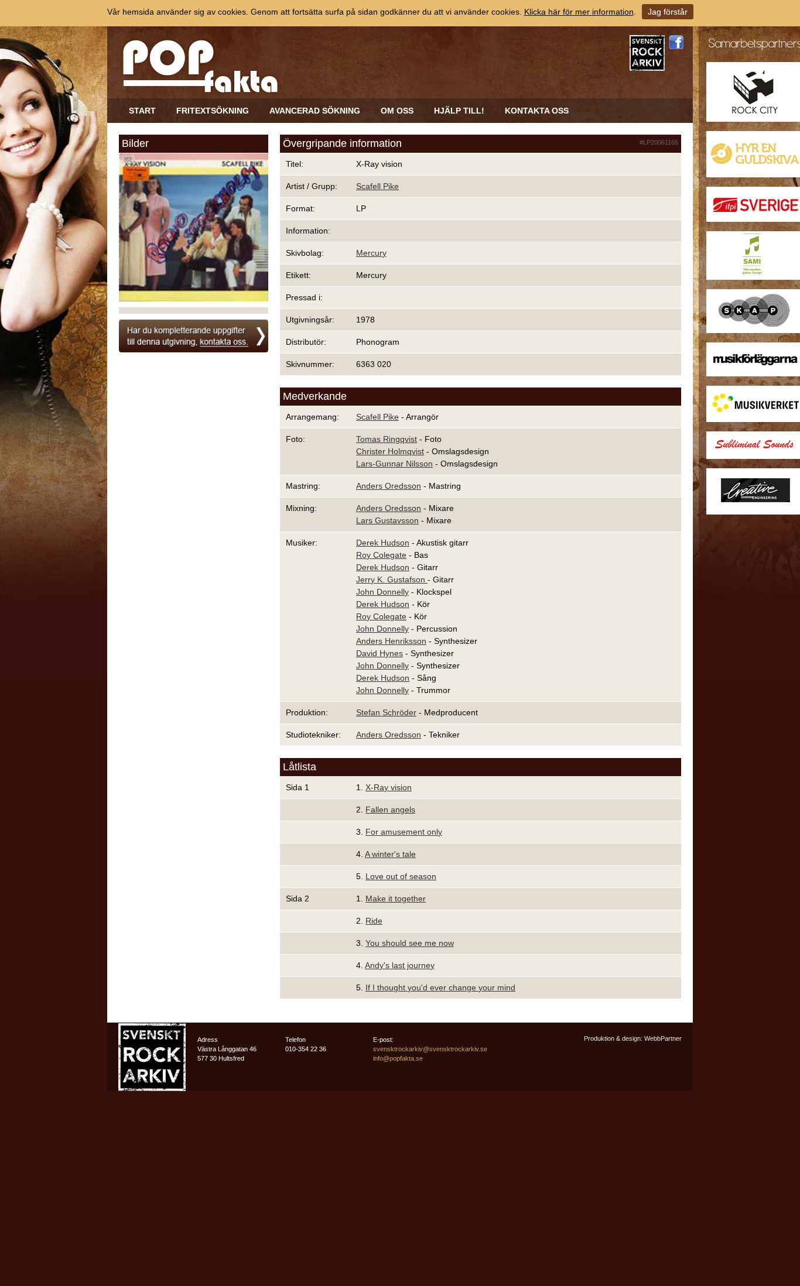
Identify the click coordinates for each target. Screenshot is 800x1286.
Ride (373, 920)
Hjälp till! (459, 110)
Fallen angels (390, 809)
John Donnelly (382, 591)
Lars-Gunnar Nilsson (394, 463)
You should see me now (409, 943)
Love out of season (400, 876)
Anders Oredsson (388, 486)
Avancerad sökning (314, 110)
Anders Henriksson (391, 641)
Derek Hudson (382, 542)
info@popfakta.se (398, 1058)
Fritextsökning (212, 110)
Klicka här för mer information (579, 11)
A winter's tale (390, 854)
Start (142, 110)
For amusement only (403, 831)
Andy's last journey (400, 965)
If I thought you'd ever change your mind (440, 987)
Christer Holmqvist (390, 451)
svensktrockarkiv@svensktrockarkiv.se (430, 1048)
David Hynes (379, 653)
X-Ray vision (388, 787)
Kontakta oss (537, 110)
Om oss (397, 110)
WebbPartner (663, 1038)
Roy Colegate (381, 555)
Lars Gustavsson (387, 520)
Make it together (395, 898)
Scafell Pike (377, 186)
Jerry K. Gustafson (392, 579)
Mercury (371, 253)
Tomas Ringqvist (386, 439)
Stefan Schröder (386, 712)
